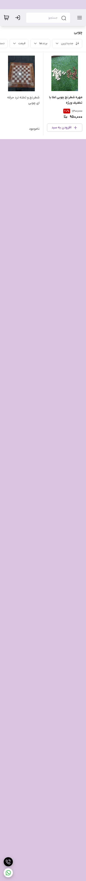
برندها (43, 43)
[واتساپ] (8, 872)
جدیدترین (67, 43)
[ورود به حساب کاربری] (18, 17)
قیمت (21, 43)
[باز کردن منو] (78, 17)
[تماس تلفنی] (8, 861)
